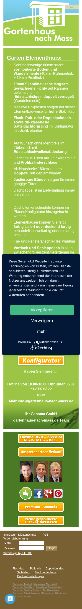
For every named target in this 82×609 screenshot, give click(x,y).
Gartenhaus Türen (28, 158)
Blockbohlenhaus (45, 572)
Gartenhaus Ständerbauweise (26, 593)
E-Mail (8, 543)
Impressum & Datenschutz (19, 534)
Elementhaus (48, 593)
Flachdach (19, 568)
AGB (45, 534)
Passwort (10, 548)
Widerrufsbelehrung (15, 538)
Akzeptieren (42, 309)
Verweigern (42, 320)
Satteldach (23, 572)
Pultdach (35, 568)
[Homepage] (38, 21)
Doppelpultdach (57, 118)
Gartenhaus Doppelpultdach (49, 587)
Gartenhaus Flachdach (45, 584)
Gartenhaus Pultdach (22, 584)
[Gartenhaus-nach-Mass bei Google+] (48, 493)
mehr (42, 331)
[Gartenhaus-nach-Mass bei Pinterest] (58, 493)
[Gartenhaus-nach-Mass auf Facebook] (38, 493)
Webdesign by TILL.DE (17, 553)
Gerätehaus (61, 593)
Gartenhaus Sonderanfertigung (27, 590)
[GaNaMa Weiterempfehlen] (26, 493)
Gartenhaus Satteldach (23, 587)
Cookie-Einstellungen (30, 576)
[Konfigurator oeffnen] (41, 520)
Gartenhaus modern (22, 596)
